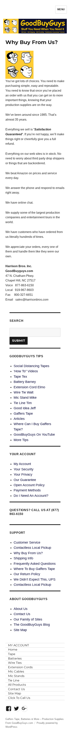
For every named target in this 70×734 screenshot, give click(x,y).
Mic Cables (16, 671)
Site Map (20, 630)
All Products (17, 684)
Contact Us (22, 614)
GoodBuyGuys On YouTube (34, 434)
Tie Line (13, 680)
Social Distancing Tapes (31, 366)
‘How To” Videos (26, 371)
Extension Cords (20, 667)
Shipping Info (23, 558)
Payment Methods (27, 490)
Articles (19, 419)
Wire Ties (15, 663)
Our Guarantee (25, 480)
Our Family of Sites (28, 619)
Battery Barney (25, 382)
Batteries (15, 658)
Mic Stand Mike (25, 397)
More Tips (21, 440)
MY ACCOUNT (18, 645)
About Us (20, 609)
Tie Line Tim (23, 403)
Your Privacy (23, 474)
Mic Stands (16, 676)
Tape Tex (20, 376)
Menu (61, 9)
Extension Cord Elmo (29, 387)
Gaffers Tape (23, 413)
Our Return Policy (27, 574)
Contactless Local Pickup (32, 548)
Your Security (23, 469)
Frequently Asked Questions (35, 564)
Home (12, 649)
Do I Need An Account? (31, 496)
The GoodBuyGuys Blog (32, 624)
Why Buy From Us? (28, 553)
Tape (11, 654)
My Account (22, 464)
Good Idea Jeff (25, 408)
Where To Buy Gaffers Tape (34, 569)
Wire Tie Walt (23, 392)
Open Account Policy (29, 485)
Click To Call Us (19, 698)
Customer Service (27, 542)
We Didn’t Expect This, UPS (34, 579)
